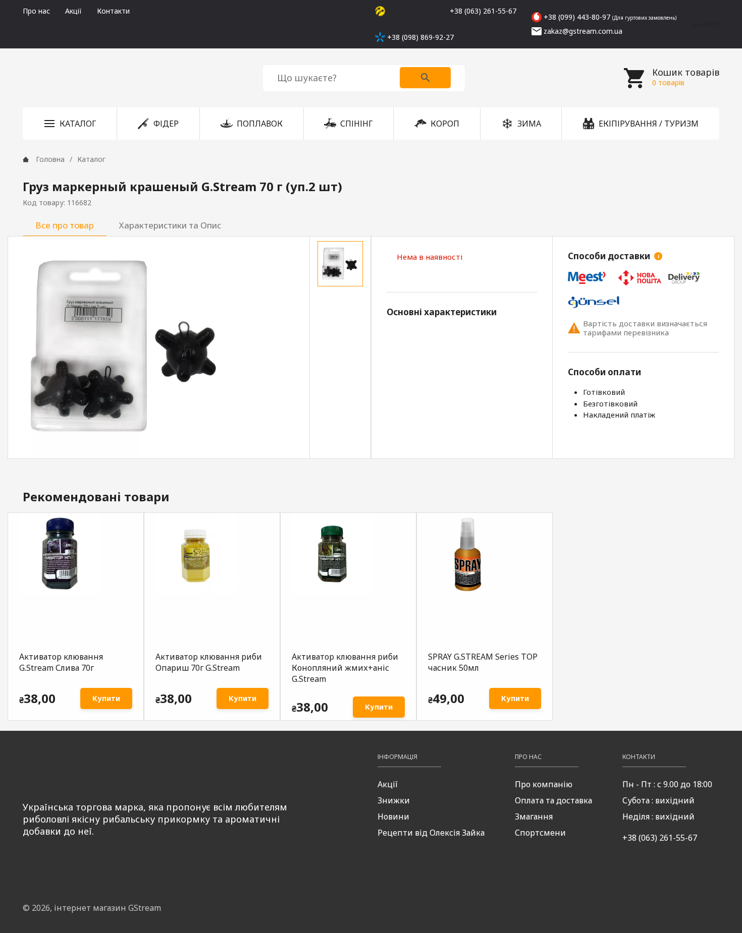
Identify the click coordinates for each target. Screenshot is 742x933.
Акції (73, 11)
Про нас (36, 11)
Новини (393, 816)
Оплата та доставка (553, 800)
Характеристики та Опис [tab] (170, 225)
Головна (50, 159)
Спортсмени (540, 833)
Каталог (91, 159)
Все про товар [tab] (64, 225)
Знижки (394, 800)
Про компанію (543, 784)
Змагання (534, 816)
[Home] (26, 159)
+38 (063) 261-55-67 (659, 838)
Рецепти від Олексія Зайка (431, 833)
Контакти (113, 11)
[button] (70, 123)
